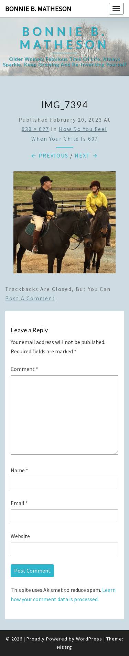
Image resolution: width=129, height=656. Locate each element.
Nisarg (64, 647)
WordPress (89, 639)
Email (19, 502)
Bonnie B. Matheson (38, 8)
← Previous (49, 155)
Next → (86, 155)
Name (19, 470)
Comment (24, 368)
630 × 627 (35, 128)
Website (20, 536)
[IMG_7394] (64, 224)
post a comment (30, 298)
